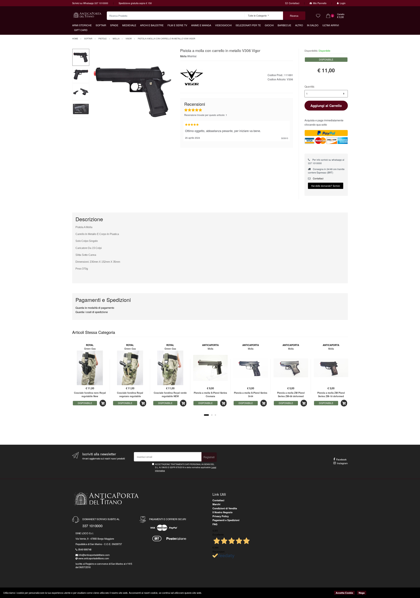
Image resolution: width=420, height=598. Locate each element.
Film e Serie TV (177, 25)
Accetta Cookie (344, 593)
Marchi (216, 504)
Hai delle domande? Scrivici (325, 185)
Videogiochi (223, 25)
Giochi (269, 25)
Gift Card (80, 30)
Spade (114, 25)
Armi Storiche (82, 25)
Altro (299, 25)
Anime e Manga (201, 25)
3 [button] (215, 415)
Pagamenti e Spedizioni (225, 520)
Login (343, 3)
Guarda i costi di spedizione (91, 312)
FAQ (214, 524)
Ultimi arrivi (330, 25)
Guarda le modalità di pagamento (94, 308)
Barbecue (284, 25)
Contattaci (294, 3)
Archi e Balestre (152, 25)
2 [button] (211, 415)
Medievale (129, 25)
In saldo (312, 25)
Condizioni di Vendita (224, 508)
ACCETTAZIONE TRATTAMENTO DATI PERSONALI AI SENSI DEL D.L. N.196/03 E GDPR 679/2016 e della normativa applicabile (185, 467)
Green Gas (90, 348)
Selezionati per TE (248, 25)
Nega (362, 593)
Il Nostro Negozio (222, 512)
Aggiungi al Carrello (326, 105)
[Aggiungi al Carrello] (103, 403)
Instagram (342, 463)
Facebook (341, 459)
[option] (132, 92)
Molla (183, 56)
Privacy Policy (220, 516)
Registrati (209, 457)
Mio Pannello (319, 3)
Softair (101, 25)
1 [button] (206, 415)
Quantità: (309, 86)
